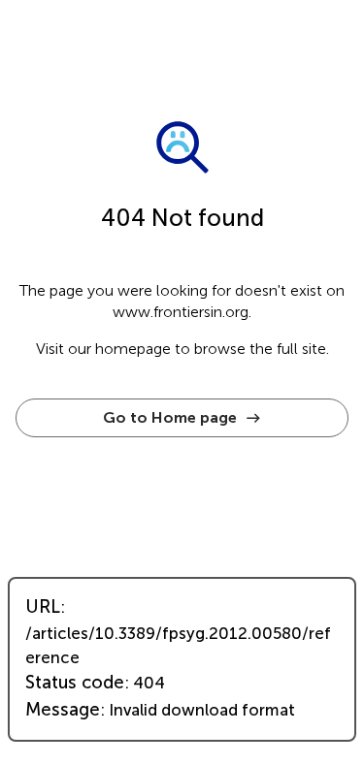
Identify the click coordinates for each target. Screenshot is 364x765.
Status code (74, 682)
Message (62, 709)
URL (42, 607)
